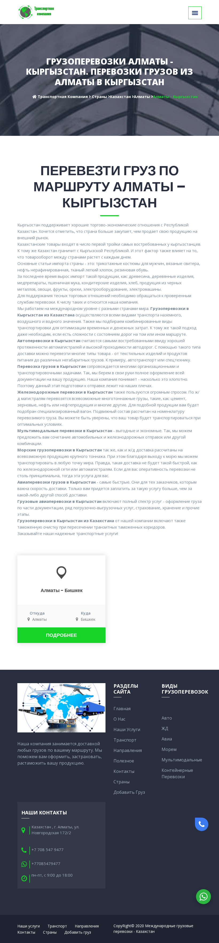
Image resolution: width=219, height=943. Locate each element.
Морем (169, 749)
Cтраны (122, 782)
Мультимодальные (182, 760)
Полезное (124, 761)
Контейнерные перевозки (177, 773)
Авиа (167, 739)
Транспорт (125, 740)
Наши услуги (127, 729)
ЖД (165, 728)
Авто (167, 718)
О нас (119, 719)
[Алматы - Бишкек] (61, 572)
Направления (128, 750)
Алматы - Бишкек (62, 590)
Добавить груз (129, 792)
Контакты (124, 771)
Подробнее (61, 635)
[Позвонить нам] (201, 824)
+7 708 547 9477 (48, 849)
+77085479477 (46, 863)
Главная (122, 709)
